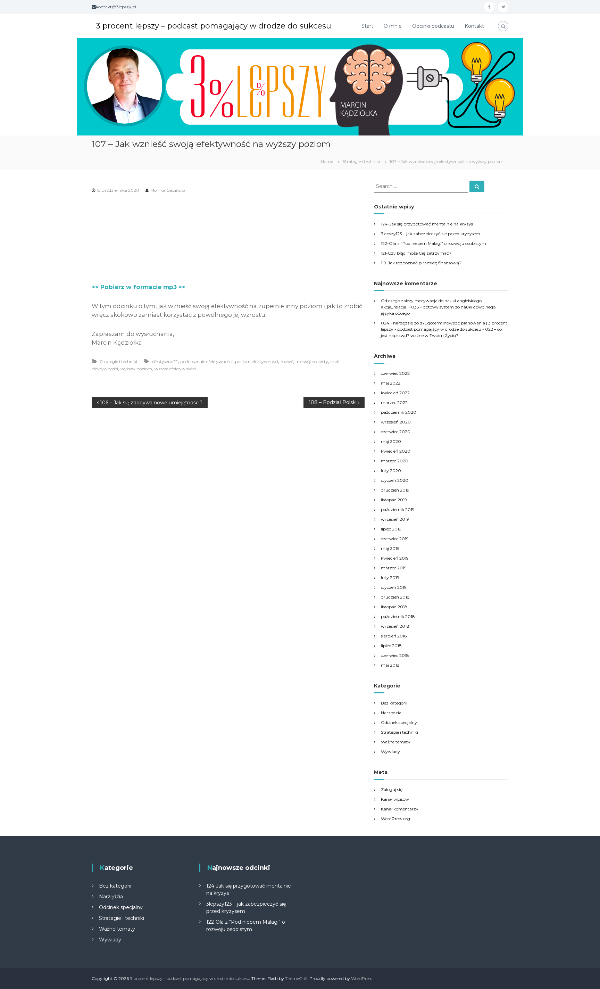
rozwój (287, 361)
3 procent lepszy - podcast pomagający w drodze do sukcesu (190, 978)
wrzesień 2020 (396, 422)
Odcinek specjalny (399, 722)
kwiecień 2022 (395, 392)
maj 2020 (391, 441)
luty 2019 (390, 577)
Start (367, 26)
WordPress (361, 978)
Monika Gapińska (167, 190)
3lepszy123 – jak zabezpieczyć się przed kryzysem (430, 233)
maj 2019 (390, 548)
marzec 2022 (394, 402)
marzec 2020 (394, 460)
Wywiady (390, 751)
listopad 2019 (394, 499)
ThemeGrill (296, 978)
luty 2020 (391, 470)
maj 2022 (390, 383)
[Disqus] (228, 497)
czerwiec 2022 (395, 373)
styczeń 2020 (394, 480)
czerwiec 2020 (395, 431)
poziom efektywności (256, 361)
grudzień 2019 (395, 490)
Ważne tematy (395, 741)
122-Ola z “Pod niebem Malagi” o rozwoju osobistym (433, 243)
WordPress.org (395, 818)
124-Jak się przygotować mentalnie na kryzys (427, 223)
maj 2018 (390, 665)
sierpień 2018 (394, 635)
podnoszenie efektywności (206, 361)
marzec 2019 (394, 567)
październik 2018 (398, 616)
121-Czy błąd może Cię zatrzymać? (416, 253)
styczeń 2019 (394, 587)
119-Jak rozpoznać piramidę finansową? (421, 262)
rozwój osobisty (312, 361)
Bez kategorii (394, 703)
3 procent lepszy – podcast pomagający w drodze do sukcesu (213, 26)
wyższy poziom (136, 368)
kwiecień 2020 (395, 451)
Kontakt (474, 26)
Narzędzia (391, 712)
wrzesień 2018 (395, 626)
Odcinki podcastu (433, 26)
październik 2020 (398, 412)
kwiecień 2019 (395, 558)
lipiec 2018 (391, 645)
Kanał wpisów (395, 799)
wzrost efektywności (175, 368)
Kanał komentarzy (399, 808)
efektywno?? (165, 361)
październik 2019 (398, 509)
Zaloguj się (391, 789)
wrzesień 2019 (395, 519)
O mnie (393, 26)
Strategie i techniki (361, 161)
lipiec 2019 (391, 528)
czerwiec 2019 (395, 538)
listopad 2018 (394, 606)
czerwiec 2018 (395, 655)
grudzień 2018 (395, 597)
